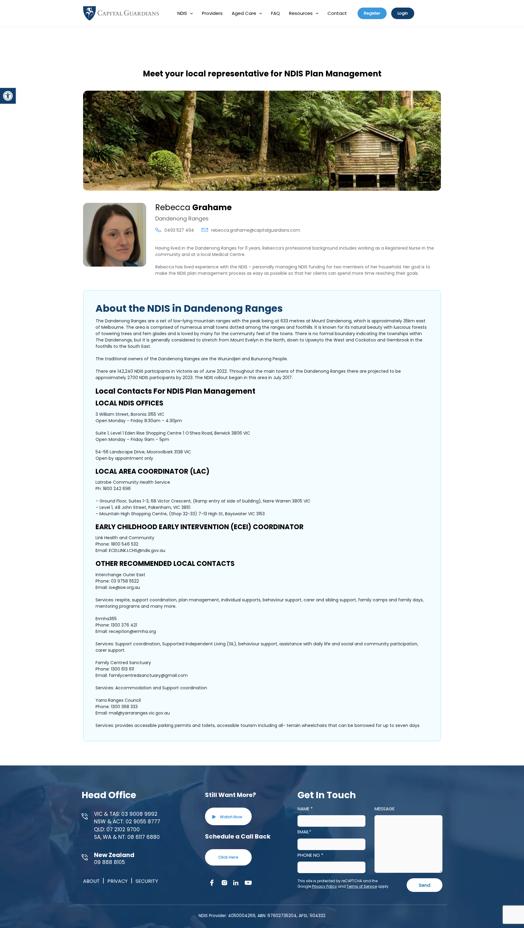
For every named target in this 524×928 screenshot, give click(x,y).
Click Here (228, 857)
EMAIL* (304, 832)
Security (147, 881)
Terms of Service (362, 886)
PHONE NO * (310, 855)
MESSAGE (385, 808)
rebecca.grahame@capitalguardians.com (255, 230)
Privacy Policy (324, 886)
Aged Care (244, 13)
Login (403, 13)
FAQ (275, 13)
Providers (212, 13)
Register (372, 13)
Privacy (117, 881)
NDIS (182, 13)
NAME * (305, 808)
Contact (337, 13)
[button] (8, 96)
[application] (190, 13)
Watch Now (230, 817)
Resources (301, 13)
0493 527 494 (179, 230)
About (92, 881)
